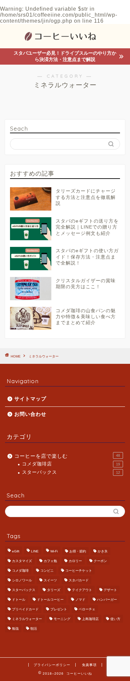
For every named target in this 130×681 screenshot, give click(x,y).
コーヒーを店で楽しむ (67, 456)
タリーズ (53, 590)
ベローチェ (87, 609)
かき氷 (103, 551)
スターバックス (71, 472)
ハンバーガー (107, 599)
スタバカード (79, 580)
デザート (110, 590)
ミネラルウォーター (44, 356)
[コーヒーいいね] (65, 42)
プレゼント (58, 609)
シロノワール (22, 580)
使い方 (115, 619)
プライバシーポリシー (52, 665)
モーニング (62, 619)
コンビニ (47, 570)
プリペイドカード (25, 609)
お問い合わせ (30, 414)
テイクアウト (82, 590)
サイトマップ (30, 398)
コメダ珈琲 (20, 570)
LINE (35, 551)
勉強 (15, 628)
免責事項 (89, 665)
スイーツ (50, 580)
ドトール (18, 599)
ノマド (80, 599)
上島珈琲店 (90, 619)
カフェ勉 (50, 561)
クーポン (100, 561)
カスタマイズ (22, 561)
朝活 (33, 628)
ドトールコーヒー (50, 599)
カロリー (75, 561)
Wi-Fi (54, 551)
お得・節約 (77, 551)
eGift (15, 551)
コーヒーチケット (78, 570)
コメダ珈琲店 (71, 463)
